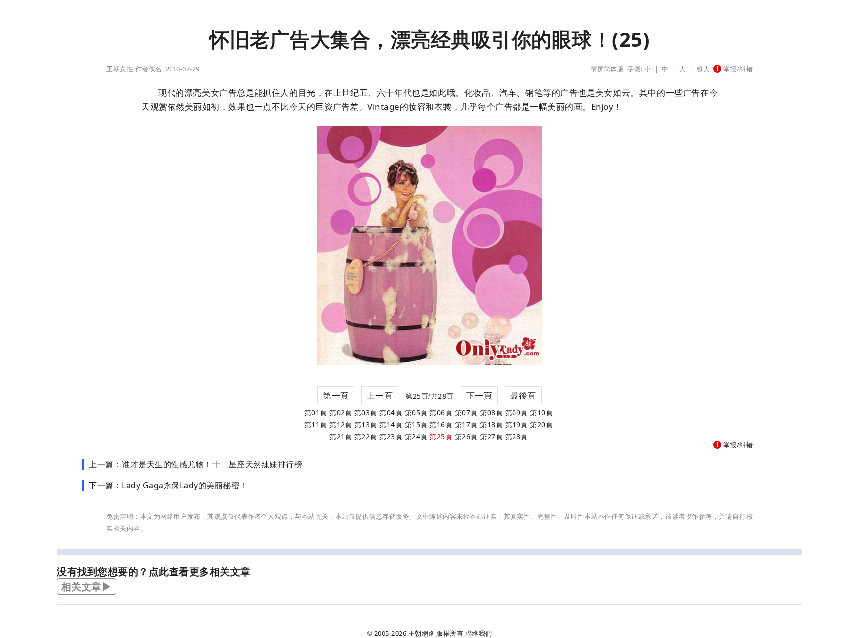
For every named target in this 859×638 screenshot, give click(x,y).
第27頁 (491, 436)
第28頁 (516, 436)
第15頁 (416, 424)
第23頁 (390, 436)
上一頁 (380, 395)
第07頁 (466, 412)
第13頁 (365, 424)
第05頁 (416, 412)
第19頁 (516, 424)
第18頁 (491, 424)
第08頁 (491, 412)
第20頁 (541, 424)
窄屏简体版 (607, 68)
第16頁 (441, 424)
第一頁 (336, 395)
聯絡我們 (478, 633)
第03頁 (365, 412)
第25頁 (441, 436)
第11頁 (315, 424)
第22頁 (365, 436)
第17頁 (466, 424)
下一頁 (479, 395)
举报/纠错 (737, 68)
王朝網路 (421, 633)
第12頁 (340, 424)
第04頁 (390, 412)
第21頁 (340, 436)
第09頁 (516, 412)
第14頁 (390, 424)
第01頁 (315, 412)
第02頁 (340, 412)
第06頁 (441, 412)
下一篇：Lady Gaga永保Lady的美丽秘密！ (168, 485)
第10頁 (541, 412)
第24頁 (416, 436)
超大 (703, 68)
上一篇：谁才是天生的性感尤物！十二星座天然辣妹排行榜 (195, 464)
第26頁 (466, 436)
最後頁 (523, 395)
